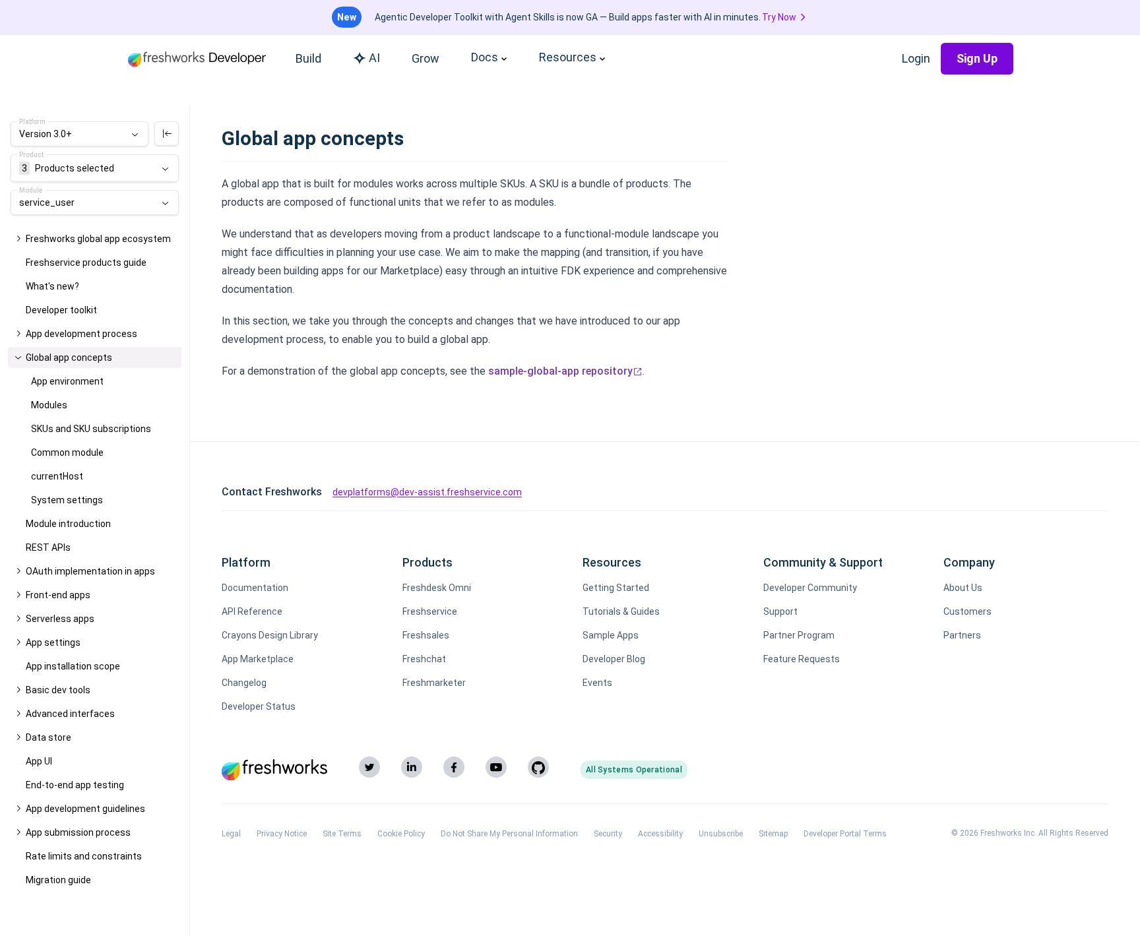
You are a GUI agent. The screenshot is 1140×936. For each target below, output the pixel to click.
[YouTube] (496, 767)
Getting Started (616, 587)
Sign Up (977, 58)
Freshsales (425, 635)
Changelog (244, 682)
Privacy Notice (282, 833)
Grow (425, 58)
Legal (231, 833)
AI (374, 58)
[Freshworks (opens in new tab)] (274, 769)
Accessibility (660, 833)
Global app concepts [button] (69, 357)
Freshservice (429, 611)
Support (780, 611)
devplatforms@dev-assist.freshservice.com (427, 492)
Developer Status (259, 706)
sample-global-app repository (560, 371)
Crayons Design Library (270, 635)
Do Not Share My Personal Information (509, 833)
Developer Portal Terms (845, 833)
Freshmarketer (434, 682)
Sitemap (773, 833)
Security (608, 833)
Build (308, 58)
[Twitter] (369, 767)
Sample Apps (611, 635)
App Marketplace (258, 659)
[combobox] (79, 133)
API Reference (252, 611)
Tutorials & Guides (621, 611)
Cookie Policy (401, 833)
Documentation (255, 587)
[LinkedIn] (411, 767)
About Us (962, 587)
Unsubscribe (721, 833)
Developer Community (810, 587)
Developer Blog (614, 659)
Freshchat (424, 659)
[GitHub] (538, 767)
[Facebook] (453, 767)
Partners (962, 635)
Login (916, 58)
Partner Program (799, 635)
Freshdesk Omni (436, 587)
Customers (967, 611)
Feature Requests (801, 659)
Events (597, 682)
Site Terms (342, 833)
